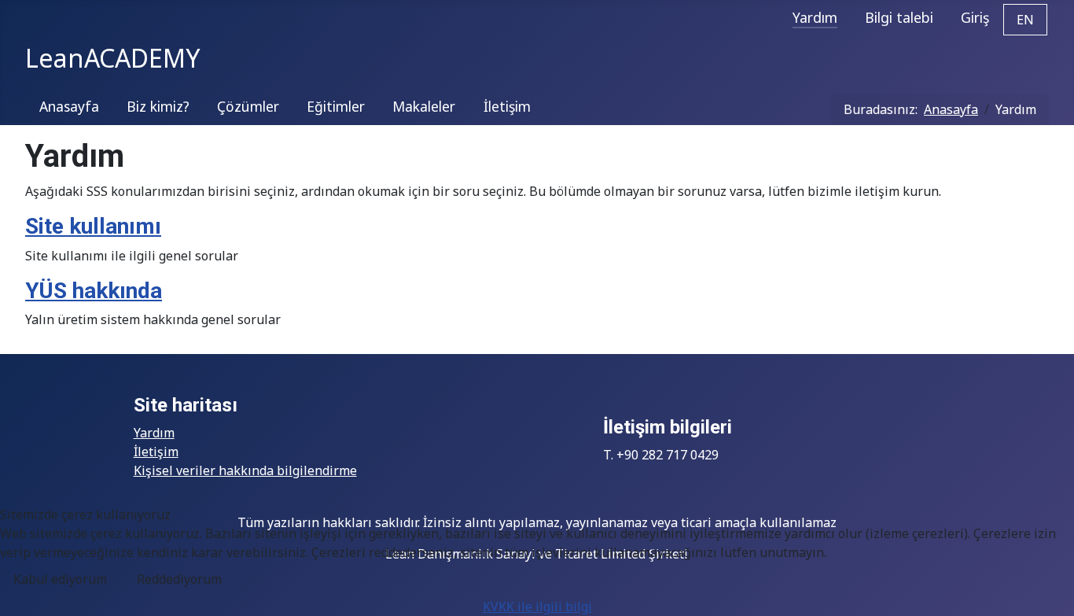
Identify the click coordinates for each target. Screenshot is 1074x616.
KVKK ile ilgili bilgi (537, 606)
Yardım (815, 17)
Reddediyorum (179, 579)
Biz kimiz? (158, 106)
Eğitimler (336, 106)
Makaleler (423, 106)
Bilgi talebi (899, 17)
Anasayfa (69, 106)
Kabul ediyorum (60, 579)
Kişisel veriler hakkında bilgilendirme (245, 470)
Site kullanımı (93, 226)
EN (1025, 19)
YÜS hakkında (93, 291)
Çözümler (248, 106)
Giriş (975, 17)
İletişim (507, 106)
